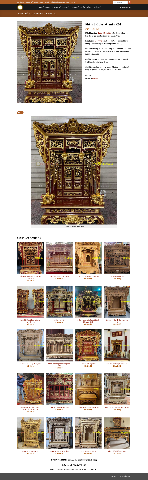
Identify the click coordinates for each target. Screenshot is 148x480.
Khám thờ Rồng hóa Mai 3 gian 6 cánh (59, 365)
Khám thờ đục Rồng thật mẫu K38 (117, 364)
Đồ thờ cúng (44, 7)
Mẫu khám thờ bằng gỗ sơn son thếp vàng (30, 277)
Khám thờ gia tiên (104, 33)
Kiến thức (98, 7)
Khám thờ (51, 14)
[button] (20, 100)
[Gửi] (129, 2)
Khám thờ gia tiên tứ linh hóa (59, 451)
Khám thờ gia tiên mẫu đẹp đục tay (117, 407)
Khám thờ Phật (59, 320)
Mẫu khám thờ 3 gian (117, 276)
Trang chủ (22, 14)
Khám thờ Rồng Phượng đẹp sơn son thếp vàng (30, 321)
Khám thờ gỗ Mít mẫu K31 (30, 451)
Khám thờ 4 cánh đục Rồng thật (59, 407)
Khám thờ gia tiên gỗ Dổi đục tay (30, 364)
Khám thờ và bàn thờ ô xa (117, 451)
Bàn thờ (66, 7)
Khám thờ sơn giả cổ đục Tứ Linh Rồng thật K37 (88, 321)
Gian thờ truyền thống (81, 7)
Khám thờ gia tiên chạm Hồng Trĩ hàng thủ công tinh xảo (30, 408)
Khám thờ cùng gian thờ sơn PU (88, 407)
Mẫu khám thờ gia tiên (88, 364)
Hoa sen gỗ (56, 7)
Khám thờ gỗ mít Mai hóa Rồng (88, 276)
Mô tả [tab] (20, 112)
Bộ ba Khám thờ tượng (88, 451)
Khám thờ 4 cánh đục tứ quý (59, 276)
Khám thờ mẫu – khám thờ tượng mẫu (117, 321)
